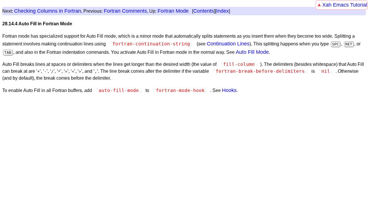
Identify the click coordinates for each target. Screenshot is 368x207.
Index (222, 11)
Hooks (229, 90)
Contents (203, 11)
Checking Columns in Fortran (47, 11)
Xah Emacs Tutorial (344, 5)
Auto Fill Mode (252, 52)
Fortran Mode (173, 11)
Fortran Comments (125, 11)
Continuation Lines (228, 44)
